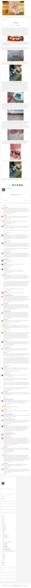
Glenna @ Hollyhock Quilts (7, 433)
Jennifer (4, 391)
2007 (2, 565)
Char (4, 215)
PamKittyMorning (6, 311)
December (4, 524)
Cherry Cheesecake (5, 543)
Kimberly (4, 259)
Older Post (25, 200)
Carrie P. (4, 366)
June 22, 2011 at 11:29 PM (7, 412)
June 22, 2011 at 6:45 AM (7, 218)
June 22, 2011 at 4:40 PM (7, 404)
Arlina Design (22, 585)
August (4, 530)
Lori (12, 44)
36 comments (18, 25)
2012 (2, 522)
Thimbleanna (5, 242)
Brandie (4, 291)
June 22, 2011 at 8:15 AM (7, 261)
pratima (4, 463)
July (3, 532)
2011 (2, 523)
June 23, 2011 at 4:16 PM (7, 435)
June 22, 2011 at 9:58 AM (7, 323)
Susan (4, 340)
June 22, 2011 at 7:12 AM (7, 232)
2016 (2, 516)
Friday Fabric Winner (5, 546)
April (3, 554)
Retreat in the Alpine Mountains (7, 549)
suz (4, 454)
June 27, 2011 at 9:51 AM (7, 461)
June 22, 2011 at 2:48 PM (7, 390)
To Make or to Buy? (5, 536)
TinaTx (4, 234)
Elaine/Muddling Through (7, 295)
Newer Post (5, 200)
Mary (4, 352)
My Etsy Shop (3, 498)
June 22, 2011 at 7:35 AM (7, 240)
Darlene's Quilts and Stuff (7, 399)
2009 (2, 562)
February (4, 557)
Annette (4, 303)
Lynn (4, 220)
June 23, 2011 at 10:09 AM (7, 423)
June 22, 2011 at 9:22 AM (7, 310)
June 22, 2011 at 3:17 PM (7, 398)
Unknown (5, 207)
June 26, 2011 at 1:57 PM (7, 452)
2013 (2, 520)
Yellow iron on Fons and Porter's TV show (17, 47)
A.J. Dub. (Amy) (5, 347)
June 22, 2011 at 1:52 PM (7, 372)
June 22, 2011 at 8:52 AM (7, 272)
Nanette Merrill (9, 188)
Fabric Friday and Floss (5, 537)
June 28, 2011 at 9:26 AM (7, 472)
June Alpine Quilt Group (6, 534)
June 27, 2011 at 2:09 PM (7, 466)
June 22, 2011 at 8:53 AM (7, 290)
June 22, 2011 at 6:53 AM (7, 223)
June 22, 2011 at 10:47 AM (7, 330)
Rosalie (4, 425)
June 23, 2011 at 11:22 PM (7, 445)
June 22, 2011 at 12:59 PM (7, 365)
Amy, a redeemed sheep (7, 414)
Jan (3, 331)
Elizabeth (4, 468)
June (3, 533)
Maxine (4, 324)
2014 (2, 519)
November (4, 526)
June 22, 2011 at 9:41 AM (7, 318)
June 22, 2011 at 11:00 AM (7, 339)
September (4, 529)
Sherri (4, 409)
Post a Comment (4, 474)
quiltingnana (5, 252)
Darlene (4, 319)
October (4, 527)
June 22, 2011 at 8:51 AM (7, 266)
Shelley (4, 263)
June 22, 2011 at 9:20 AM (7, 302)
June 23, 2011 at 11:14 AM (7, 431)
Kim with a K (5, 268)
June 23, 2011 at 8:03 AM (7, 417)
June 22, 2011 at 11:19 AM (7, 346)
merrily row (5, 373)
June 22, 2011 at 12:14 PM (7, 351)
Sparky (4, 447)
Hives (3, 540)
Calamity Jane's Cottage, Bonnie (8, 419)
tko (4, 405)
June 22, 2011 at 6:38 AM (7, 213)
